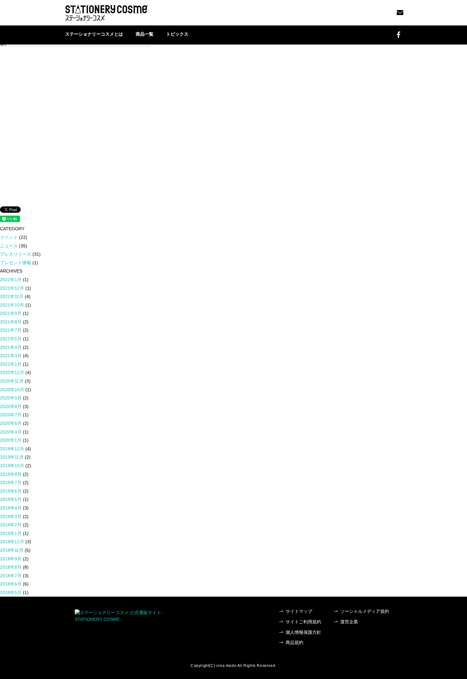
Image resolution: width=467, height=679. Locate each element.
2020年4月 (11, 431)
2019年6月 (11, 491)
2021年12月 (12, 288)
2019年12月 (12, 448)
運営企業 (349, 621)
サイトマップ (299, 611)
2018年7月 (11, 575)
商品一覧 (144, 34)
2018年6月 (11, 583)
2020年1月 (11, 440)
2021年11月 (12, 296)
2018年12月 (12, 541)
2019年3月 (11, 516)
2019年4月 (11, 507)
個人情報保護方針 (303, 632)
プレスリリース (15, 254)
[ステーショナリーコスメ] (106, 13)
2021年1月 (11, 364)
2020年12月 (12, 372)
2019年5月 (11, 499)
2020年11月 (12, 381)
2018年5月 (11, 592)
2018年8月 (11, 567)
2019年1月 (11, 533)
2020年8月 (11, 406)
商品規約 (294, 642)
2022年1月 (11, 279)
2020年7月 (11, 414)
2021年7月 (11, 330)
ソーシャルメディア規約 (364, 611)
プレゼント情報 (15, 262)
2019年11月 (12, 457)
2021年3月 (11, 355)
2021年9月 (11, 313)
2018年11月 (12, 550)
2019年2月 (11, 524)
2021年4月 (11, 347)
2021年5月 (11, 338)
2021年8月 (11, 321)
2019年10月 (12, 465)
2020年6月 (11, 423)
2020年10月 (12, 389)
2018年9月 (11, 558)
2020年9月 (11, 397)
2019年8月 (11, 474)
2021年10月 (12, 305)
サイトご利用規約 (303, 621)
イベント (9, 237)
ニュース (9, 245)
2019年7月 (11, 482)
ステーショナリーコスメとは (94, 34)
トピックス (177, 34)
